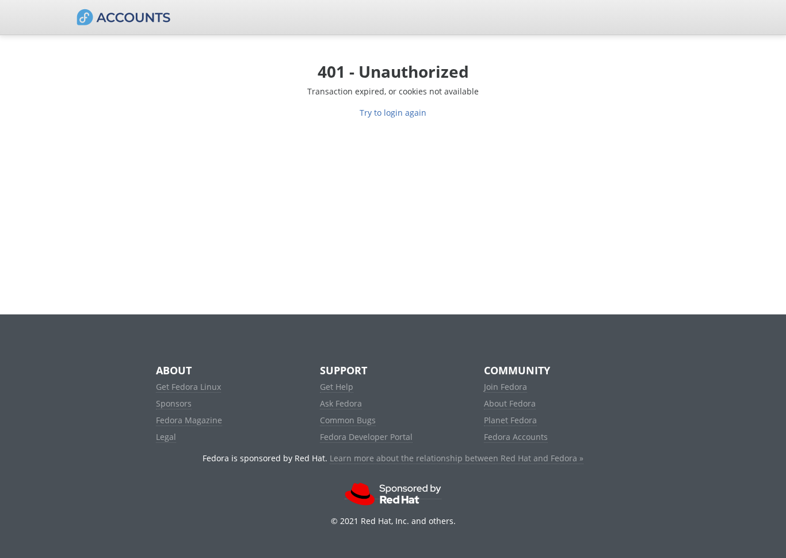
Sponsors (174, 403)
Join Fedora (505, 386)
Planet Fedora (510, 420)
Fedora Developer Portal (366, 436)
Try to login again (393, 112)
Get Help (336, 386)
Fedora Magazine (189, 420)
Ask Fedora (341, 403)
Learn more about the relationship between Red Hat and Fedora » (456, 458)
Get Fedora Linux (188, 386)
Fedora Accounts (516, 436)
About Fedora (510, 403)
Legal (166, 436)
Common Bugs (348, 420)
